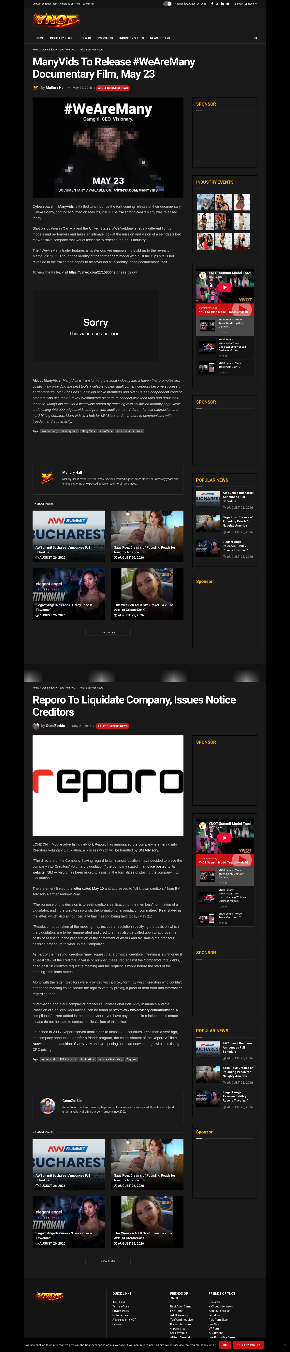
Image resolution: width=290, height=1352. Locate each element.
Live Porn (176, 1310)
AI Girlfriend (216, 1332)
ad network (49, 1059)
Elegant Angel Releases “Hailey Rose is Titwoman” (235, 546)
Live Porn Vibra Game (222, 1337)
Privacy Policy (120, 1310)
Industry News (61, 38)
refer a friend (87, 1038)
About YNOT (120, 1302)
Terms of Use (120, 1306)
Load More (108, 632)
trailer (123, 212)
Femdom (214, 1315)
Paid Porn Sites (218, 1319)
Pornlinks (214, 1302)
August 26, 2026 (52, 557)
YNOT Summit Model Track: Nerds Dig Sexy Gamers (233, 312)
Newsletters (160, 38)
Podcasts (105, 38)
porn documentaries (129, 431)
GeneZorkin (55, 726)
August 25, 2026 (130, 615)
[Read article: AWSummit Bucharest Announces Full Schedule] (69, 536)
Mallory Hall (55, 88)
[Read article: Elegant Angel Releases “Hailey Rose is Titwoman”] (69, 594)
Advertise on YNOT (70, 3)
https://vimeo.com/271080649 (92, 272)
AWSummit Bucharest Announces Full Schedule (238, 497)
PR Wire (86, 38)
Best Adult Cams (180, 1306)
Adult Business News (91, 49)
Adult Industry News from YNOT (59, 49)
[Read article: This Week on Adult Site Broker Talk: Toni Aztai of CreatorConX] (147, 594)
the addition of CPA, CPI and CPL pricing (85, 1044)
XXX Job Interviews (221, 1306)
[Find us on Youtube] (228, 4)
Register (252, 3)
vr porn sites (177, 1328)
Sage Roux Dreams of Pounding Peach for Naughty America (238, 521)
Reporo (131, 1059)
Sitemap (117, 1324)
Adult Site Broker (219, 1310)
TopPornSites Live (181, 1319)
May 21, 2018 (82, 88)
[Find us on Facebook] (212, 4)
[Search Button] (255, 38)
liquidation (87, 1059)
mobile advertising (110, 1059)
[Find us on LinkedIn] (222, 4)
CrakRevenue (178, 1332)
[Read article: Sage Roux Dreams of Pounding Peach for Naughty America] (147, 536)
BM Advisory (148, 850)
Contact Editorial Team (45, 3)
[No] (285, 1345)
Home (40, 38)
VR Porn (214, 1328)
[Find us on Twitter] (217, 4)
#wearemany (50, 431)
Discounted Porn (180, 1324)
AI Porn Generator (181, 1337)
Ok (225, 1345)
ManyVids (66, 206)
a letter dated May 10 (87, 888)
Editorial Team (121, 1315)
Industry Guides (131, 38)
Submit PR (88, 3)
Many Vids (88, 431)
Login (240, 3)
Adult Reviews (179, 1315)
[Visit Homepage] (57, 21)
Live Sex (214, 1324)
